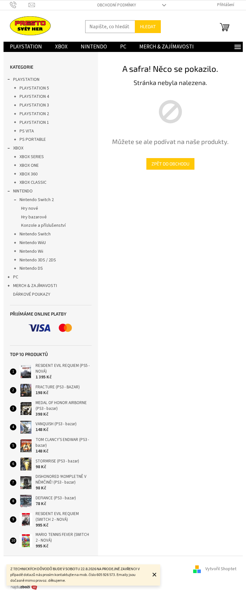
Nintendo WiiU (33, 243)
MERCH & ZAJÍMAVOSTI (35, 286)
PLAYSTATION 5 (34, 88)
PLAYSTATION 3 (34, 105)
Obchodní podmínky (116, 5)
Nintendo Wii (31, 251)
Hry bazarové (34, 217)
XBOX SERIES (32, 157)
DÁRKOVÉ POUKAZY (31, 294)
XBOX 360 (28, 174)
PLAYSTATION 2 (34, 114)
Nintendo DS (31, 268)
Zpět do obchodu (170, 163)
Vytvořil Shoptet (220, 569)
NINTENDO (23, 191)
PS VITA (27, 131)
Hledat (148, 26)
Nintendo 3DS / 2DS (38, 260)
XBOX (18, 148)
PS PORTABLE (33, 139)
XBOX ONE (29, 165)
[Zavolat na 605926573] (19, 5)
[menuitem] (26, 47)
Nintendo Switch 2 (37, 200)
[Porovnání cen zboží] (24, 587)
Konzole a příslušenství (43, 225)
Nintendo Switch (35, 234)
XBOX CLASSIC (33, 182)
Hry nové (29, 208)
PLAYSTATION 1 (34, 122)
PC (15, 277)
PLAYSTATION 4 (34, 96)
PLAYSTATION (26, 79)
